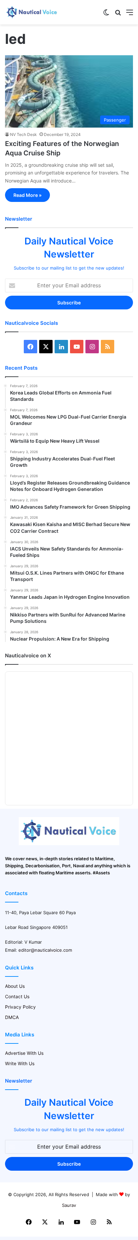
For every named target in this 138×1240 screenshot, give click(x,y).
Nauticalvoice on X (28, 655)
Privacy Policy (20, 1007)
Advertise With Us (24, 1053)
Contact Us (17, 996)
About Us (15, 986)
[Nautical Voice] (32, 12)
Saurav (69, 1205)
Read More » (27, 195)
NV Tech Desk (23, 134)
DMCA (12, 1017)
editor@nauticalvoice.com (45, 950)
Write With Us (19, 1063)
